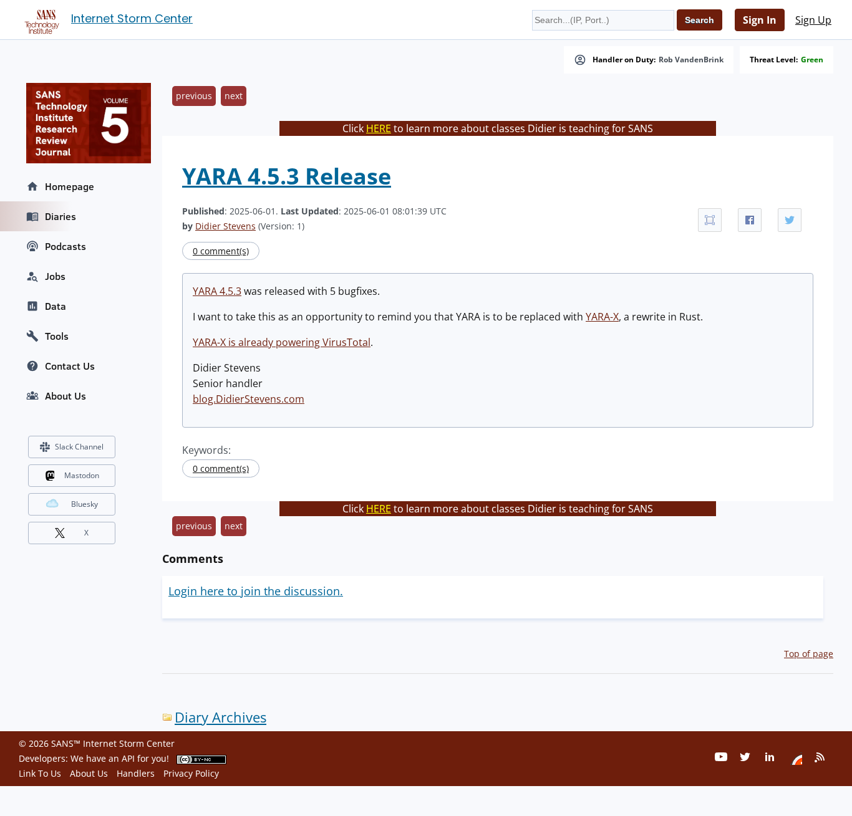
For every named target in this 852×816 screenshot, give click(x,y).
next (234, 96)
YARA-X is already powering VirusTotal (281, 342)
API (128, 758)
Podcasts (65, 246)
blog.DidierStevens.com (248, 399)
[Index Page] (40, 19)
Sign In (760, 20)
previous (194, 96)
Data (55, 306)
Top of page (808, 654)
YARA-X (602, 317)
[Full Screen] (710, 220)
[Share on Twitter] (789, 220)
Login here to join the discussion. (255, 590)
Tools (57, 336)
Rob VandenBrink (691, 60)
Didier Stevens (225, 226)
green (812, 60)
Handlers (136, 773)
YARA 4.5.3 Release (286, 176)
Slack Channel (79, 446)
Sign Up (813, 20)
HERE (378, 128)
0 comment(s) (221, 251)
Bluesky (84, 504)
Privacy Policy (191, 773)
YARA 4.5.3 (217, 291)
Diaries (60, 216)
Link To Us (40, 773)
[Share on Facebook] (750, 220)
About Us (65, 396)
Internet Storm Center (132, 18)
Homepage (69, 186)
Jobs (55, 276)
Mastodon (81, 475)
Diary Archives (220, 717)
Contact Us (70, 366)
